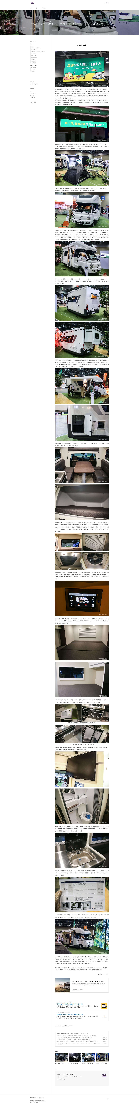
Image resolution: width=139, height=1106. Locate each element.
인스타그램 (31, 102)
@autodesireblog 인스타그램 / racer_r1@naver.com (69, 1076)
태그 (37, 8)
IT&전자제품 (33, 67)
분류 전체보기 (33, 41)
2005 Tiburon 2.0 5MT (35, 48)
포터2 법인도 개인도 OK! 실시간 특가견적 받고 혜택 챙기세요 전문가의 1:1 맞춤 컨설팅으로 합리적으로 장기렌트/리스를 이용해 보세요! (77, 1017)
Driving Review (34, 49)
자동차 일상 (33, 61)
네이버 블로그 (33, 1097)
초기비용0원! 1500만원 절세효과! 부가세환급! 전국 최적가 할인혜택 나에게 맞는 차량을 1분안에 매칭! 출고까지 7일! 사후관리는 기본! (77, 1006)
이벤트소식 (33, 59)
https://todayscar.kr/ (62, 1012)
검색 (104, 3)
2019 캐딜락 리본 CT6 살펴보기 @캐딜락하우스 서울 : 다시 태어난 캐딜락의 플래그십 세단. (76, 1041)
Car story (33, 46)
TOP (107, 1098)
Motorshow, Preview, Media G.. (38, 51)
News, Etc (33, 53)
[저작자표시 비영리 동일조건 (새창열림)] (71, 1025)
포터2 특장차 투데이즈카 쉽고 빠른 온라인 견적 (70, 1014)
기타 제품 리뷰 (33, 65)
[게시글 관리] (61, 1026)
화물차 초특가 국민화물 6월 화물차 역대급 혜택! (70, 1004)
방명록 (44, 8)
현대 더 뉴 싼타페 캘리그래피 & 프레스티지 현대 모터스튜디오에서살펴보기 (73, 1039)
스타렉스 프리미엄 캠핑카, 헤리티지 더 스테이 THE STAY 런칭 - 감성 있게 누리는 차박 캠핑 (76, 1036)
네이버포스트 (41, 1097)
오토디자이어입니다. (34, 84)
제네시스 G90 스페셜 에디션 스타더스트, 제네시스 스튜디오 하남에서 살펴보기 (73, 1037)
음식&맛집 (33, 69)
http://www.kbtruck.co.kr (63, 1001)
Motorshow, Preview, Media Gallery (70, 1033)
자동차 (58, 1033)
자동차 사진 (33, 63)
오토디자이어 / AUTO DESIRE (65, 1074)
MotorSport (33, 55)
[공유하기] (59, 1026)
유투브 (35, 102)
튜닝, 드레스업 (34, 57)
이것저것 (33, 71)
